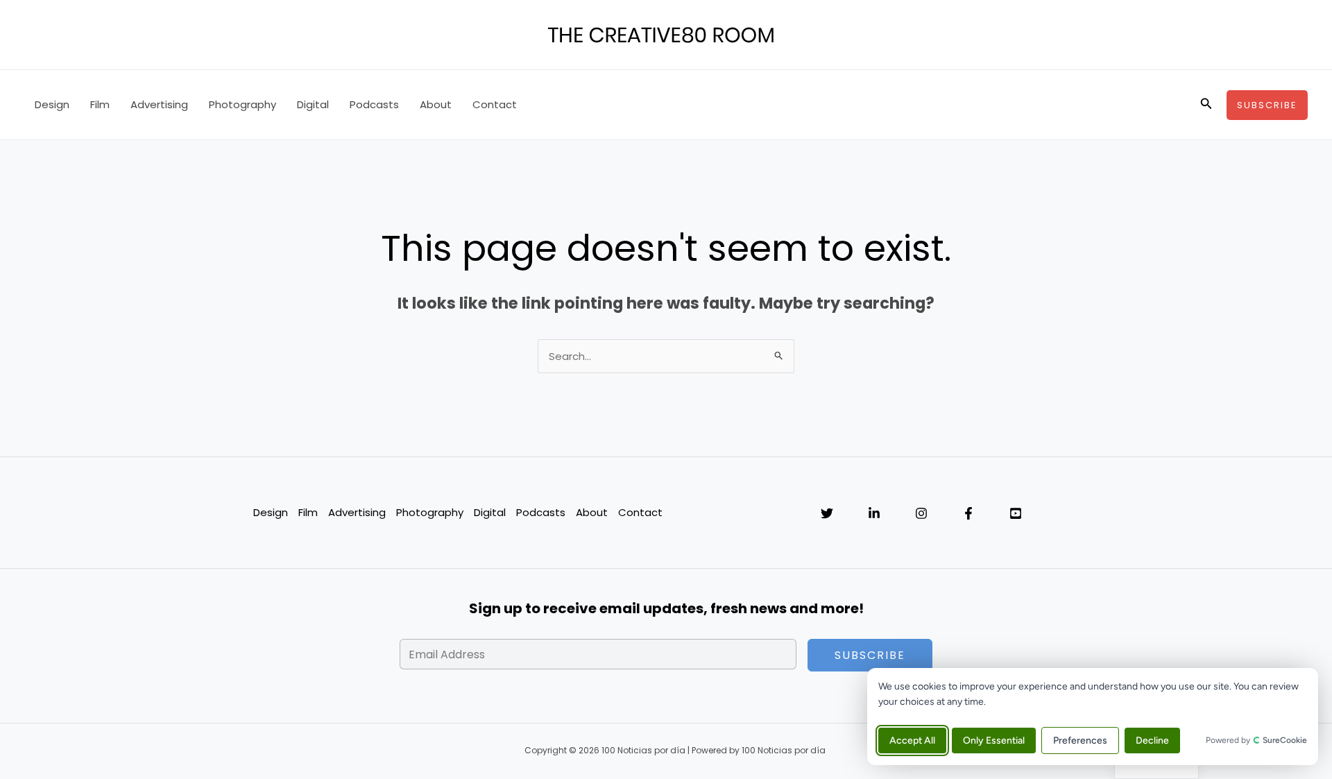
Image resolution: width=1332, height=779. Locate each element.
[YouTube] (1015, 513)
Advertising (159, 104)
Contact (494, 104)
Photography (242, 104)
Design (52, 104)
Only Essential (994, 740)
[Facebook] (968, 513)
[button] (1206, 104)
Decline (1152, 740)
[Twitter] (827, 513)
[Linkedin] (874, 513)
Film (100, 104)
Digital (313, 104)
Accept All (912, 740)
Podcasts (374, 104)
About (436, 104)
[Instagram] (921, 513)
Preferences (1080, 740)
